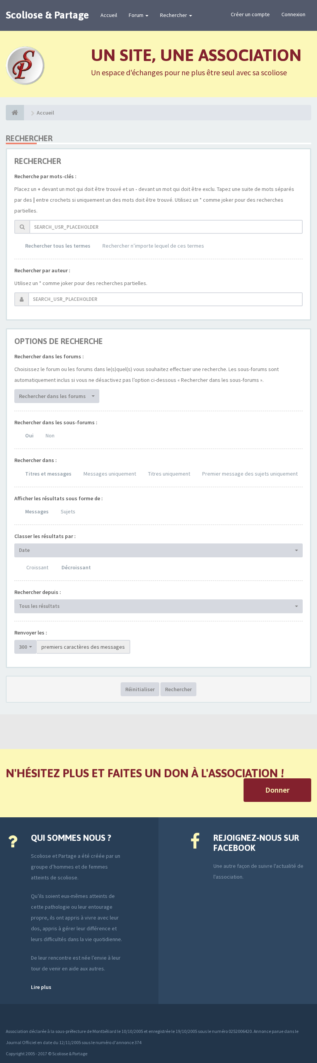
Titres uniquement (169, 473)
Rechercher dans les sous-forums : (55, 422)
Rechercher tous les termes (57, 245)
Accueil (109, 15)
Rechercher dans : (35, 460)
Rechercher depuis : (37, 592)
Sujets (68, 511)
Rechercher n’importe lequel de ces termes (153, 245)
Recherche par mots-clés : (45, 176)
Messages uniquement (110, 473)
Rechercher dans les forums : (49, 356)
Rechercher (174, 15)
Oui (29, 435)
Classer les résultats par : (45, 536)
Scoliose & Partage (47, 15)
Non (50, 435)
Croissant (37, 567)
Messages (37, 511)
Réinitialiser (140, 689)
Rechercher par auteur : (42, 270)
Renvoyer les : (30, 632)
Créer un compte (250, 14)
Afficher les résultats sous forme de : (58, 498)
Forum (137, 15)
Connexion (293, 14)
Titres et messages (48, 473)
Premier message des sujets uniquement (250, 473)
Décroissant (76, 567)
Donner (277, 790)
